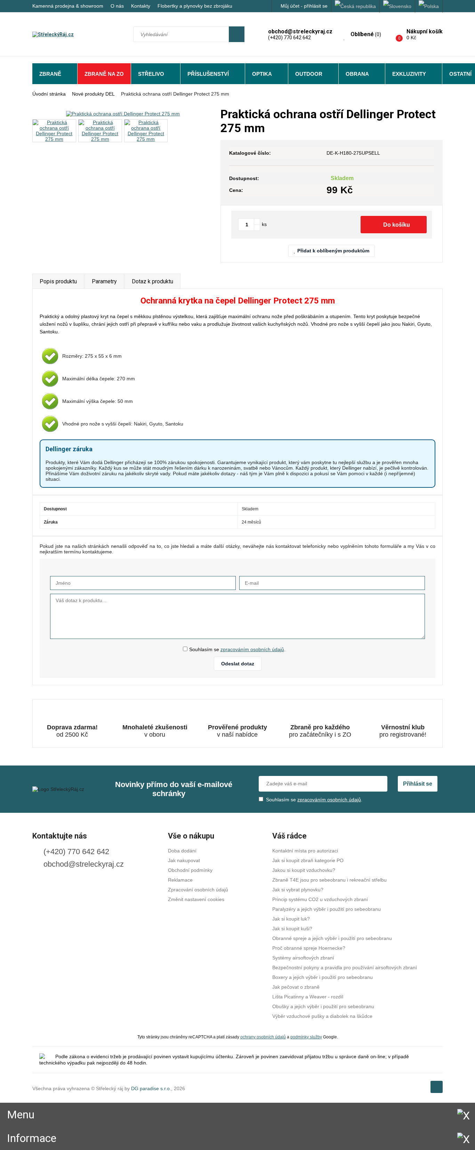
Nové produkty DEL (93, 94)
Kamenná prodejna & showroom (67, 6)
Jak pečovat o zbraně (296, 987)
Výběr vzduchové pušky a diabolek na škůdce (322, 1016)
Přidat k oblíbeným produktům (333, 250)
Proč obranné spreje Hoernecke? (308, 948)
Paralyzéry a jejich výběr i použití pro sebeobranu (326, 909)
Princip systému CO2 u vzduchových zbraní (320, 899)
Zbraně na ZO (104, 74)
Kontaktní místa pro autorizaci (305, 850)
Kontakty (140, 6)
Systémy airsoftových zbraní (303, 958)
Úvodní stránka (49, 94)
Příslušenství (208, 74)
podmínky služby (306, 1037)
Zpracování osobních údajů (198, 889)
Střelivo (151, 74)
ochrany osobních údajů (263, 1037)
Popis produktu (58, 281)
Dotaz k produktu (152, 281)
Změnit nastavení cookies (196, 899)
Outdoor (308, 74)
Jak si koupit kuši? (292, 928)
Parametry (104, 281)
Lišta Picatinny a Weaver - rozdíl (307, 996)
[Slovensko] (397, 6)
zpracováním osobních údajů (252, 649)
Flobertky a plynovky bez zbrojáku (195, 6)
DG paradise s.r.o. (151, 1088)
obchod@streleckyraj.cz (83, 864)
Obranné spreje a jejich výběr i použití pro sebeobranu (332, 938)
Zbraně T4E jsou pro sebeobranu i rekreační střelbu (329, 880)
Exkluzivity (409, 74)
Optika (262, 74)
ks (264, 224)
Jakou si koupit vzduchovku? (303, 870)
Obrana (357, 74)
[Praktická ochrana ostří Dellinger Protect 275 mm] (123, 113)
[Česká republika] (355, 6)
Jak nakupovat (184, 860)
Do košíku (396, 225)
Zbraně (50, 74)
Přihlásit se (417, 784)
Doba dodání (182, 850)
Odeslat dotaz (237, 663)
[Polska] (429, 6)
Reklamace (180, 880)
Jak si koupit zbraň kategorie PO (308, 860)
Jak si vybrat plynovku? (297, 889)
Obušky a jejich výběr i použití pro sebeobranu (323, 1006)
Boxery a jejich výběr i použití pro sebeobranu (322, 977)
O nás (117, 6)
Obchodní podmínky (190, 870)
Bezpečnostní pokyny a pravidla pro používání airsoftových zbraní (344, 967)
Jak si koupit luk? (291, 919)
